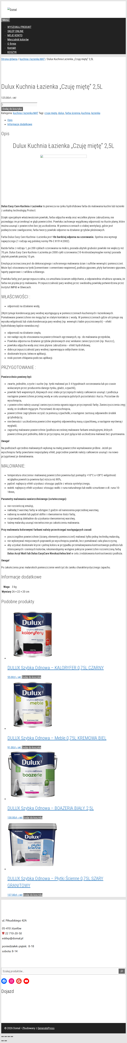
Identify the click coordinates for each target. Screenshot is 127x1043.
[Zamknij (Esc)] (12, 1036)
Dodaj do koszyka (12, 109)
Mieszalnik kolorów (18, 39)
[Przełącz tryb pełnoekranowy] (5, 1036)
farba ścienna (72, 113)
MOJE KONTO (14, 35)
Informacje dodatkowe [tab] (19, 124)
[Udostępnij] (8, 1036)
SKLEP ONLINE (15, 31)
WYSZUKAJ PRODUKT (19, 27)
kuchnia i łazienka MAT (32, 59)
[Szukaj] (121, 971)
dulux (61, 113)
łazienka (95, 113)
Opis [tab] (10, 120)
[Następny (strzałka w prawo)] (5, 1040)
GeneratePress (46, 1028)
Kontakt (11, 48)
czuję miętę (50, 113)
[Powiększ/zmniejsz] (2, 1036)
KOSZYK (12, 52)
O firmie (11, 43)
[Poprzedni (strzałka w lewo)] (2, 1040)
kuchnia (85, 113)
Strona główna (9, 59)
